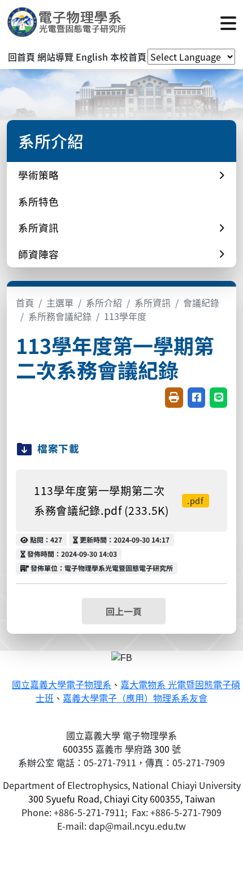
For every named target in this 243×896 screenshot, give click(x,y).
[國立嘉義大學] (68, 22)
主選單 (59, 302)
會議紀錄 (201, 302)
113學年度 (125, 316)
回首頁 (21, 56)
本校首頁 (128, 56)
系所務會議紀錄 (60, 316)
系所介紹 (104, 302)
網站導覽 (55, 56)
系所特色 (38, 201)
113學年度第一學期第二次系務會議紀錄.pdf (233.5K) (119, 500)
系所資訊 (152, 302)
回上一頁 (124, 611)
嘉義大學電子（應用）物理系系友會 (135, 698)
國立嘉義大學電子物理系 (61, 685)
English (92, 56)
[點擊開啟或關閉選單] (228, 22)
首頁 (25, 302)
